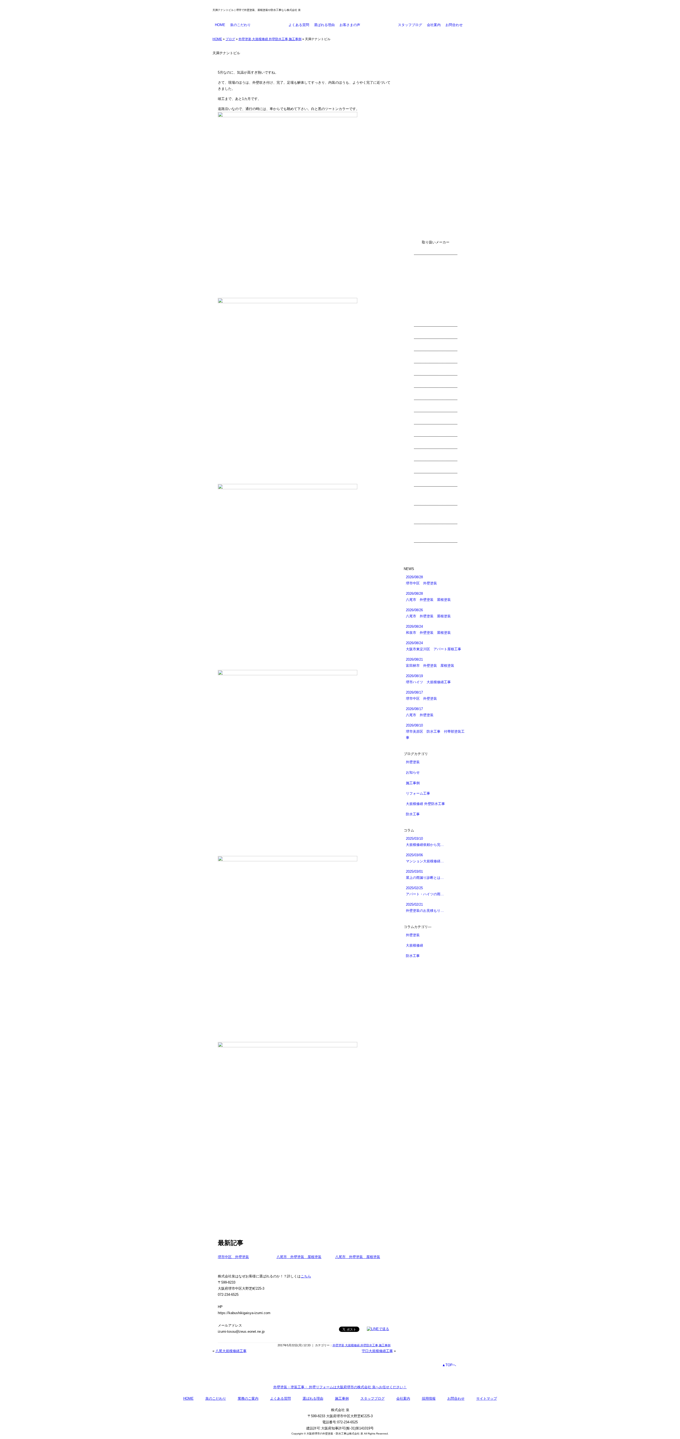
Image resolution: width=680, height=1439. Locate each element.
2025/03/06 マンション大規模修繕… (425, 858)
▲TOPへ (449, 1365)
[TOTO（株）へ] (435, 499)
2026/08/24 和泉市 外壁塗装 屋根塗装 (428, 629)
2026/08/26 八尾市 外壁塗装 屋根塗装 (428, 613)
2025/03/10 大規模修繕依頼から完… (425, 842)
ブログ (230, 39)
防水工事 (413, 814)
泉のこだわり (240, 25)
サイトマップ (486, 1398)
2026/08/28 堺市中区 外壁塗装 (421, 580)
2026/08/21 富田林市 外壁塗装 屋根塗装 (430, 662)
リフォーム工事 (418, 793)
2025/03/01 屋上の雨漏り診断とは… (425, 875)
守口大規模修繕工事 (377, 1351)
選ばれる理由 (324, 25)
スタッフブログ (410, 25)
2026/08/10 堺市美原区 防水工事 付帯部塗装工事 (435, 731)
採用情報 (429, 1398)
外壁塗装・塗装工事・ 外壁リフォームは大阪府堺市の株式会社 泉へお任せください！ (340, 1387)
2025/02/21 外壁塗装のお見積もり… (425, 907)
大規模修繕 (414, 945)
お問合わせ (454, 25)
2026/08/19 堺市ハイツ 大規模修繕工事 (428, 679)
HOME (220, 25)
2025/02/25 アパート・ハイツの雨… (425, 891)
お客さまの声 (349, 25)
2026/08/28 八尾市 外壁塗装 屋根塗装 (428, 597)
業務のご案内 (269, 25)
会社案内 (434, 25)
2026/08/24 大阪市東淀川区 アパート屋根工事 (433, 646)
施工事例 (379, 25)
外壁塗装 (245, 39)
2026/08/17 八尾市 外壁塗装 (420, 712)
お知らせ (413, 772)
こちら (306, 1276)
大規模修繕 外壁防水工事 (270, 39)
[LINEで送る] (378, 1329)
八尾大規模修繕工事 (230, 1351)
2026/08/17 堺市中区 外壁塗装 (421, 695)
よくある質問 (298, 25)
